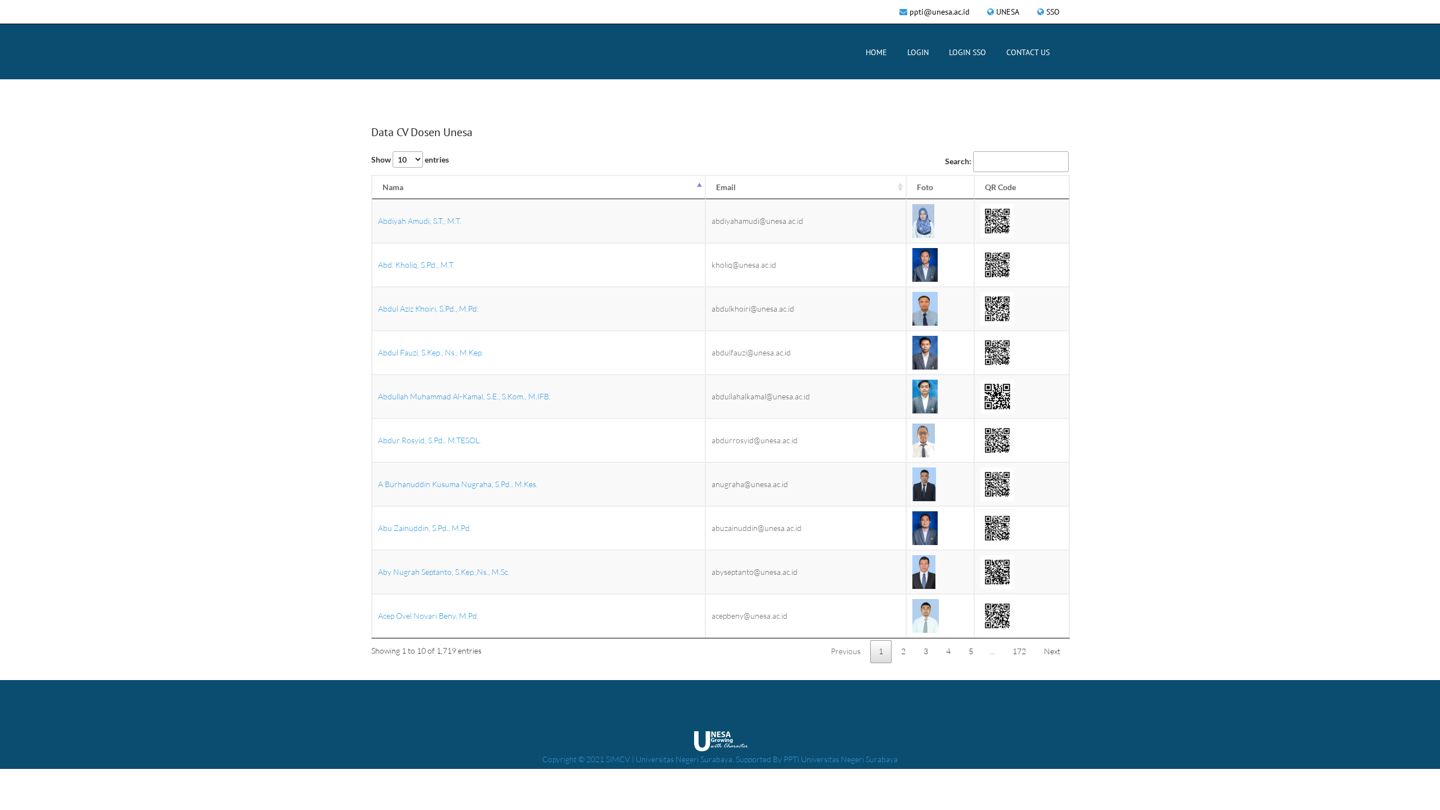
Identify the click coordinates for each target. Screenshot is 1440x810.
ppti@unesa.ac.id (940, 12)
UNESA (1007, 12)
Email (726, 187)
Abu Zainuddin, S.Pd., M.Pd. (424, 528)
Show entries (410, 159)
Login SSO (967, 52)
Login (918, 52)
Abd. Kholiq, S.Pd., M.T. (416, 264)
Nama (392, 187)
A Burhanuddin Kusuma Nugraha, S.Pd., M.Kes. (458, 484)
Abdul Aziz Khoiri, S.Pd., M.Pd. (428, 308)
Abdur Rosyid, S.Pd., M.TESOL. (429, 440)
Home (876, 52)
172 (1019, 651)
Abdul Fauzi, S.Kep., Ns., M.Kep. (430, 352)
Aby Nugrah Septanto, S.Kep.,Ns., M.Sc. (444, 572)
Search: (958, 161)
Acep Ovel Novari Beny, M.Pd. (428, 615)
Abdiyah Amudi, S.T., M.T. (419, 221)
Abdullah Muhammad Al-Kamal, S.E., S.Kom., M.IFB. (464, 396)
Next (1052, 651)
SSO (1053, 12)
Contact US (1028, 52)
